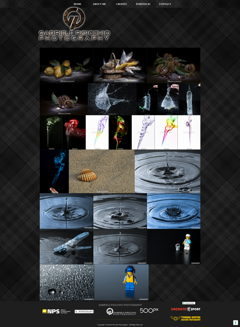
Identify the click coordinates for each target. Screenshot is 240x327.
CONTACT (165, 4)
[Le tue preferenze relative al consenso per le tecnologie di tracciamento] (235, 322)
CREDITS (121, 4)
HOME (77, 4)
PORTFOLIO (143, 4)
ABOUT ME (99, 4)
